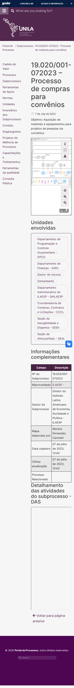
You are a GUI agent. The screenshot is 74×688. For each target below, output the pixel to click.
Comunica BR (26, 3)
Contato (8, 125)
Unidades (9, 104)
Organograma (11, 131)
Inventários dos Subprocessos (12, 114)
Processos (9, 74)
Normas (8, 97)
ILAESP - (58, 384)
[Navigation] (4, 10)
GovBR (6, 3)
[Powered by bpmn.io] (64, 210)
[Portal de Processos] (18, 27)
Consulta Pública (8, 181)
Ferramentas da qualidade (11, 170)
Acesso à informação (52, 3)
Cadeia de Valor (9, 66)
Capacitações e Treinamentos (11, 157)
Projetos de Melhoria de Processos (10, 142)
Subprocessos (12, 81)
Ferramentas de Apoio (11, 89)
